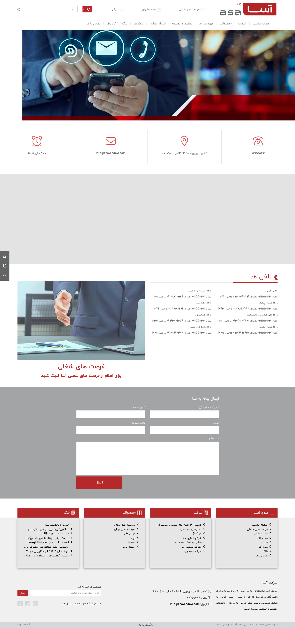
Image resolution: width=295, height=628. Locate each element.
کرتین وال (130, 534)
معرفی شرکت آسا (192, 547)
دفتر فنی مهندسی (191, 529)
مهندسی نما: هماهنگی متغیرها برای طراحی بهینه (48, 547)
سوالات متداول (193, 551)
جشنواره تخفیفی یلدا (57, 525)
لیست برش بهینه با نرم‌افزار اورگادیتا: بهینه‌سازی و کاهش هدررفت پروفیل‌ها (48, 538)
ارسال (99, 482)
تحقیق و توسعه (182, 23)
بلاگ (124, 23)
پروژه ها (138, 23)
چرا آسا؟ (197, 534)
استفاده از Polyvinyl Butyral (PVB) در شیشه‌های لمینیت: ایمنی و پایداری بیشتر (48, 542)
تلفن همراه (139, 407)
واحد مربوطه (138, 423)
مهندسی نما (206, 23)
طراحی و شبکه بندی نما (188, 542)
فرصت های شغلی (189, 9)
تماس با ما (93, 23)
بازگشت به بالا (146, 625)
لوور (133, 538)
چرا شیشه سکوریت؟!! (57, 534)
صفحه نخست (261, 23)
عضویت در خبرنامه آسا (89, 587)
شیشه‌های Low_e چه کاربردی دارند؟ (48, 551)
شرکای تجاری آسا (192, 538)
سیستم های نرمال (125, 525)
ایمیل (216, 423)
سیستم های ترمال (125, 529)
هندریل (131, 542)
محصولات (226, 23)
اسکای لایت (129, 547)
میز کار (116, 9)
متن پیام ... (212, 438)
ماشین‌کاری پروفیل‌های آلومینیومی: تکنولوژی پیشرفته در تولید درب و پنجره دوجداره (48, 529)
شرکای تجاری (158, 23)
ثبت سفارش (149, 9)
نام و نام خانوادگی (209, 407)
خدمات (242, 23)
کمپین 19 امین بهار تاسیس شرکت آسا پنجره (180, 525)
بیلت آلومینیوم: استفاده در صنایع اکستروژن (48, 556)
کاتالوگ (111, 23)
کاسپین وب (23, 624)
